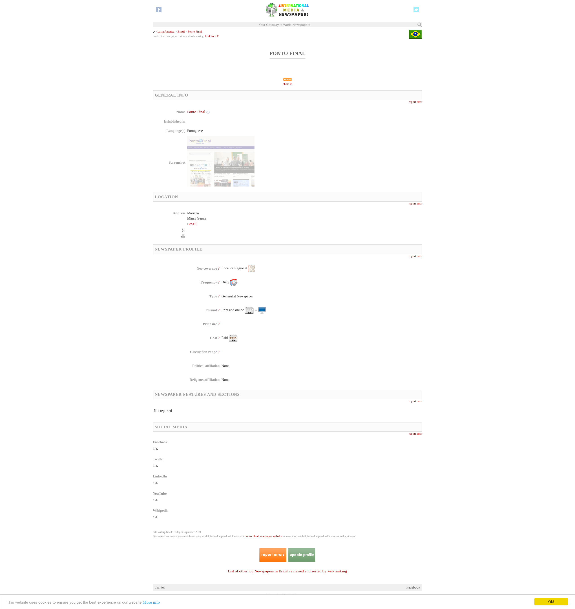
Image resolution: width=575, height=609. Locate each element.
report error (415, 101)
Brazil (181, 31)
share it (287, 84)
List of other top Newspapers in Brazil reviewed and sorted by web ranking (287, 571)
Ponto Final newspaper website (263, 536)
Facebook (413, 587)
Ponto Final (195, 31)
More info (151, 602)
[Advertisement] (323, 138)
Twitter (160, 587)
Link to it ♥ (212, 36)
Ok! (551, 602)
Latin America (166, 31)
